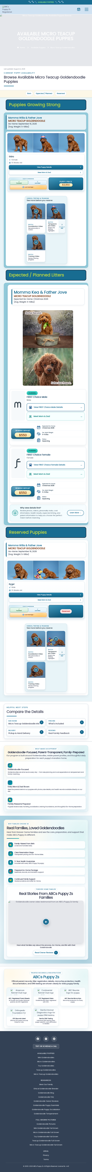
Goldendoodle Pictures (46, 1124)
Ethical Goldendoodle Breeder (46, 1089)
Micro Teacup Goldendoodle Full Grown (46, 1145)
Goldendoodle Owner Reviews (46, 1101)
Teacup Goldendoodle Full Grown (46, 1141)
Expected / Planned (44, 93)
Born (29, 93)
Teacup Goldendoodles (46, 1070)
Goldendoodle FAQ (46, 1097)
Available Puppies (38, 48)
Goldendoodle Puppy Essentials (46, 1105)
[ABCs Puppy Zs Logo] (8, 9)
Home (22, 48)
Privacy (46, 1155)
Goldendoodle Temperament (46, 1114)
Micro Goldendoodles (46, 1062)
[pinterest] (54, 1039)
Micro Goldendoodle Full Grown (46, 1132)
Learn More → (75, 513)
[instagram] (46, 1039)
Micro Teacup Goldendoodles (46, 1074)
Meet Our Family (46, 1084)
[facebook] (38, 1039)
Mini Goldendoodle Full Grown (46, 1128)
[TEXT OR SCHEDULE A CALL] (78, 9)
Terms (46, 1159)
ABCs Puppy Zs (38, 1166)
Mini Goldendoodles (46, 1057)
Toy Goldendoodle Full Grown (46, 1137)
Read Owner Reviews (44, 953)
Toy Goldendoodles (46, 1066)
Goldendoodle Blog (46, 1093)
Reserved (61, 93)
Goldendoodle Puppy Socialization (46, 1109)
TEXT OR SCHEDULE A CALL (46, 1046)
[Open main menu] (86, 9)
